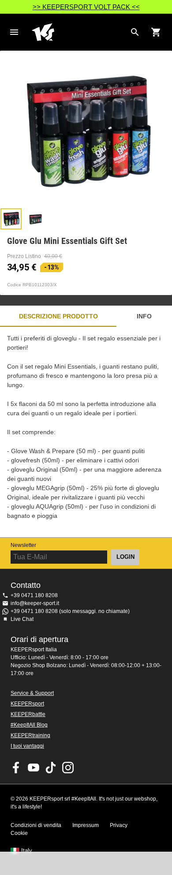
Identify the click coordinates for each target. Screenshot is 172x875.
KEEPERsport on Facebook (16, 767)
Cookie (19, 833)
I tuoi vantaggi (27, 746)
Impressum (85, 825)
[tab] (11, 218)
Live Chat (22, 619)
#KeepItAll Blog (29, 725)
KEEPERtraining (30, 735)
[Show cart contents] (156, 32)
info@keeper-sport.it (35, 603)
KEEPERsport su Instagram (68, 767)
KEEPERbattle (28, 714)
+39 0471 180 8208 (34, 595)
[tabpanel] (86, 432)
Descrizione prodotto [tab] (58, 316)
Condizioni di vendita (36, 825)
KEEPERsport (27, 704)
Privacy (118, 825)
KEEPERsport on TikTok (50, 767)
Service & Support (32, 693)
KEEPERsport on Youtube (33, 767)
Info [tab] (144, 316)
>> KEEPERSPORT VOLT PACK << (86, 7)
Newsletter (23, 545)
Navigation (14, 32)
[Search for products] (135, 32)
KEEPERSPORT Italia (79, 32)
